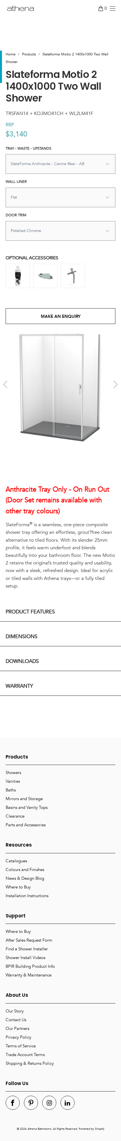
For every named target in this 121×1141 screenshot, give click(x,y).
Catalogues (16, 861)
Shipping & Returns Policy (30, 1063)
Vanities (13, 781)
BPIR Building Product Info (30, 966)
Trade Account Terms (25, 1054)
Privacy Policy (18, 1037)
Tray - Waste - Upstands (28, 148)
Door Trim (16, 215)
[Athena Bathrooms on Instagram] (49, 1103)
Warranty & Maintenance (28, 975)
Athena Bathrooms (39, 1129)
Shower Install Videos (25, 957)
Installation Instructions (27, 896)
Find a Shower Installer (27, 949)
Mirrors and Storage (24, 799)
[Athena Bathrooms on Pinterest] (31, 1103)
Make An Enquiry (60, 316)
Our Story (15, 1011)
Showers (13, 772)
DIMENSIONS (21, 636)
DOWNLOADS (22, 661)
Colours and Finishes (25, 869)
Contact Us (16, 1020)
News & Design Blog (25, 878)
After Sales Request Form (29, 940)
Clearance (15, 816)
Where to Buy (18, 887)
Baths (11, 790)
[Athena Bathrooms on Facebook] (13, 1103)
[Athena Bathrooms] (20, 8)
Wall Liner (16, 181)
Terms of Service (21, 1046)
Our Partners (17, 1028)
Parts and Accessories (26, 825)
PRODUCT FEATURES (30, 611)
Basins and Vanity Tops (27, 807)
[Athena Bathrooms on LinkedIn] (67, 1103)
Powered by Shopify (91, 1129)
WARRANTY (19, 686)
